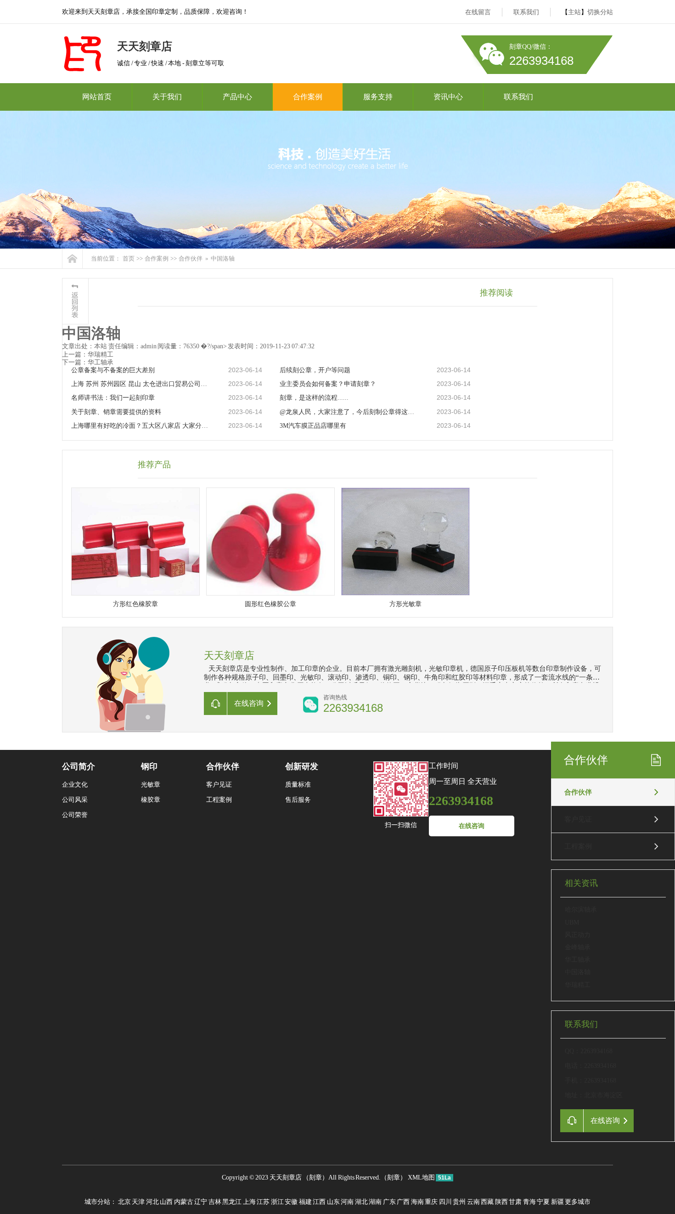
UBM (572, 922)
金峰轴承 (578, 947)
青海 (529, 1201)
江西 (319, 1201)
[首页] (72, 258)
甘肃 (515, 1201)
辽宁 (200, 1201)
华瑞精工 (578, 984)
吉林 (214, 1201)
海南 (417, 1201)
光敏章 (150, 784)
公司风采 (75, 799)
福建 (305, 1201)
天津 (138, 1201)
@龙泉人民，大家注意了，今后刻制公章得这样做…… (349, 411)
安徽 (291, 1201)
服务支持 (378, 97)
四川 (445, 1201)
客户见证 (578, 819)
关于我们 (167, 97)
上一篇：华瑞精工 (87, 354)
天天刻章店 (286, 1177)
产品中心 (237, 97)
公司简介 (78, 766)
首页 (129, 258)
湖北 (361, 1201)
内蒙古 (183, 1201)
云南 (473, 1201)
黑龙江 (232, 1201)
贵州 (459, 1201)
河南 (347, 1201)
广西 (403, 1201)
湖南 (375, 1201)
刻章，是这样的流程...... (314, 397)
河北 (152, 1201)
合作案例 (307, 97)
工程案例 (578, 846)
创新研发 (301, 766)
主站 (574, 12)
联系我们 (526, 12)
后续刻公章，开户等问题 (315, 370)
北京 (124, 1201)
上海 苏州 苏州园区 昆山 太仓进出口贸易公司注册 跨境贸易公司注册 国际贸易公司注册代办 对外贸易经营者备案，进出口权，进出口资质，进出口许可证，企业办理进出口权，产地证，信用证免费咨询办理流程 (140, 383)
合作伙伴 (190, 258)
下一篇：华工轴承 (87, 362)
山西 (166, 1201)
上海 (249, 1201)
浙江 (277, 1201)
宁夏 (543, 1201)
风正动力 (578, 934)
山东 (333, 1201)
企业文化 (75, 784)
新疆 (557, 1201)
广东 (389, 1201)
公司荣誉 (75, 814)
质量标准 (298, 784)
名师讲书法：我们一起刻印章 (113, 397)
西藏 (487, 1201)
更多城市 (578, 1201)
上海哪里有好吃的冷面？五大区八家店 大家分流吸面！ (140, 425)
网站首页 (97, 97)
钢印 (149, 766)
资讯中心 (448, 97)
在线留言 (478, 12)
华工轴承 (578, 959)
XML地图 (421, 1177)
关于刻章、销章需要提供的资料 (116, 411)
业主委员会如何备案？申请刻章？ (328, 383)
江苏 (263, 1201)
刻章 (315, 1177)
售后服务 (298, 799)
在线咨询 (471, 826)
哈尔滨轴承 (581, 909)
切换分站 (600, 12)
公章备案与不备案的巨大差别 (113, 370)
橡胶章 (150, 799)
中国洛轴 (578, 972)
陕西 (501, 1201)
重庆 (431, 1201)
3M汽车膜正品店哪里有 (313, 425)
